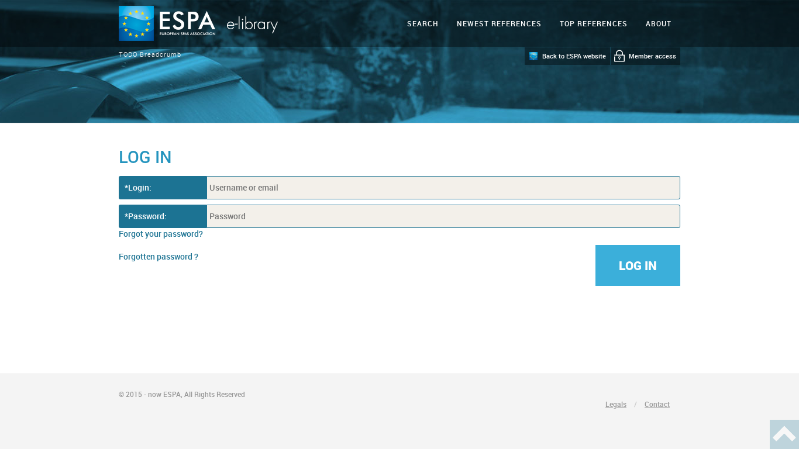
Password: (147, 216)
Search (423, 23)
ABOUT (658, 23)
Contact (657, 404)
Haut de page (784, 434)
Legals (615, 404)
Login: (139, 187)
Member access (652, 55)
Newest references (499, 23)
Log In (638, 265)
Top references (594, 23)
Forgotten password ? (158, 256)
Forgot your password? (161, 233)
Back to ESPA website (574, 55)
